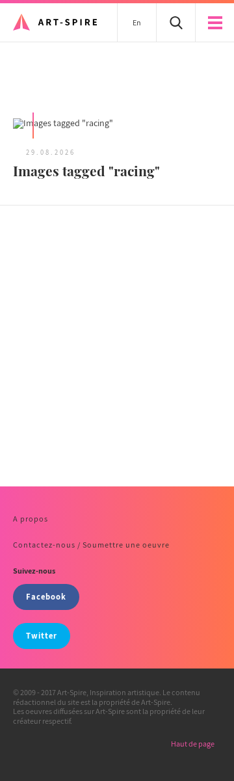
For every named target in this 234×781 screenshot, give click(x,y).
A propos (30, 518)
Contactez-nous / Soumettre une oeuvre (91, 544)
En (137, 22)
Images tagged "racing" (86, 170)
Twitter (41, 635)
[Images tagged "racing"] (117, 124)
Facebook (46, 596)
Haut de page (192, 743)
